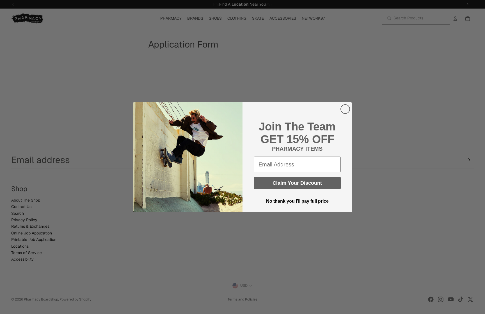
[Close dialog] (345, 109)
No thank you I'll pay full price (297, 201)
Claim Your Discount (297, 183)
